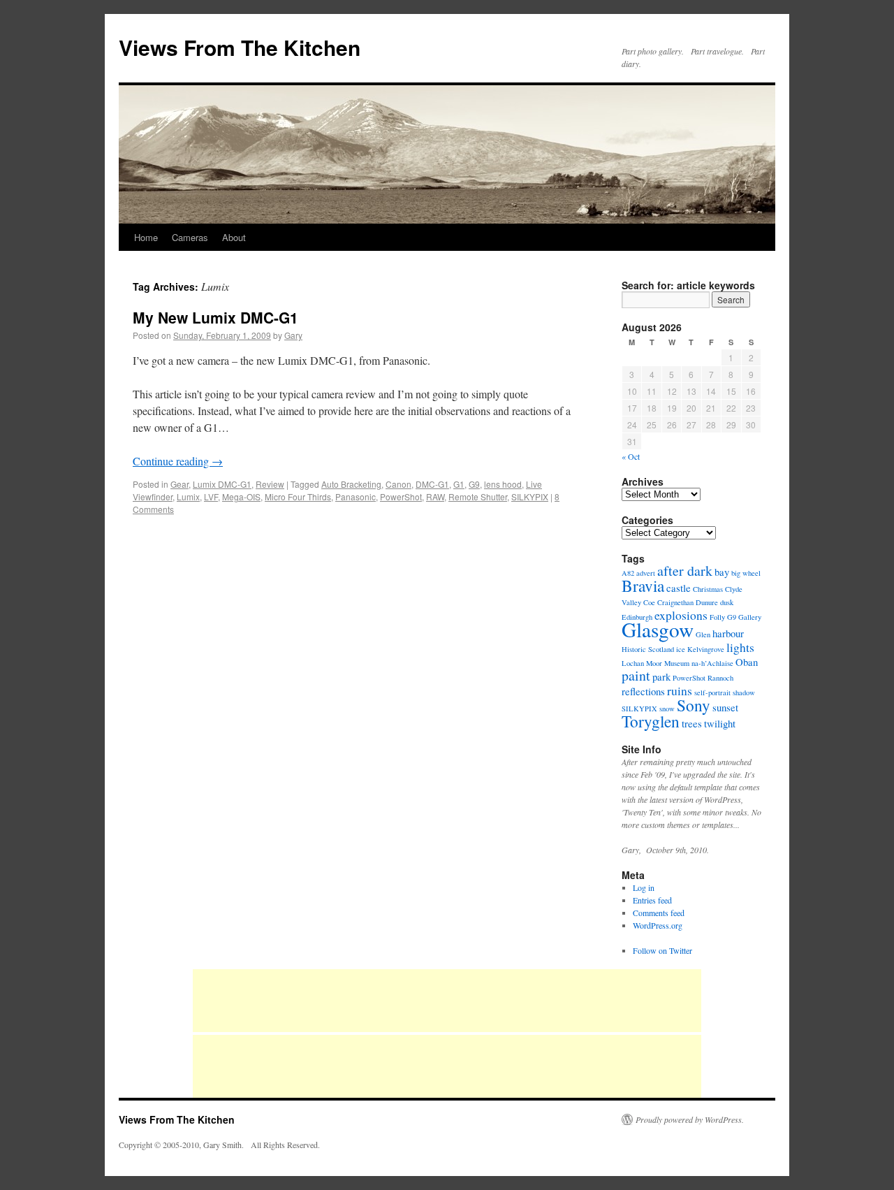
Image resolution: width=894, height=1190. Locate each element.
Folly (717, 617)
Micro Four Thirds (298, 496)
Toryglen (651, 721)
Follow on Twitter (662, 950)
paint (636, 675)
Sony (693, 705)
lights (740, 647)
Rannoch (720, 678)
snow (667, 708)
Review (270, 484)
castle (678, 588)
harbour (728, 633)
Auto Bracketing (351, 484)
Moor (654, 663)
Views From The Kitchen (239, 47)
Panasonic (355, 496)
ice (680, 649)
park (661, 676)
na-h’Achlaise (712, 663)
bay (722, 572)
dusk (726, 602)
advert (645, 573)
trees (692, 723)
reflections (643, 691)
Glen (703, 634)
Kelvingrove (705, 649)
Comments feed (658, 912)
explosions (681, 615)
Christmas (708, 589)
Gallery (749, 617)
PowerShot (401, 496)
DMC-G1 (432, 484)
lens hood (503, 484)
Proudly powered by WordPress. (690, 1119)
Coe (649, 602)
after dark (684, 570)
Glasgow (658, 629)
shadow (744, 692)
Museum (676, 663)
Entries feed (652, 900)
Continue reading (178, 460)
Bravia (643, 585)
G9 (474, 484)
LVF (211, 496)
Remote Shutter (477, 496)
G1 (458, 484)
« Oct (631, 456)
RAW (435, 496)
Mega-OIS (241, 496)
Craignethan (675, 602)
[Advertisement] (447, 1000)
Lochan (633, 663)
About (234, 237)
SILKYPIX (529, 496)
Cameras (190, 237)
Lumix (188, 496)
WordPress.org (657, 925)
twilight (719, 723)
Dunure (707, 602)
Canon (398, 484)
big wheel (746, 573)
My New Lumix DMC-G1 (215, 317)
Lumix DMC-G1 (222, 484)
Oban (746, 662)
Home (146, 237)
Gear (179, 484)
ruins (679, 690)
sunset (725, 707)
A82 (628, 573)
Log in (643, 887)
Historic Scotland (648, 649)
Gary (293, 335)
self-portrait (712, 692)
